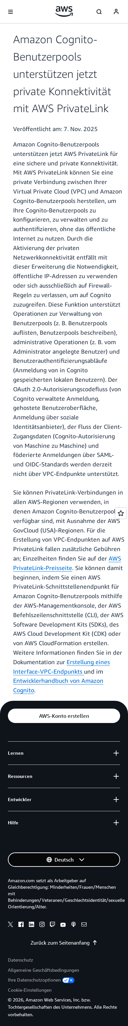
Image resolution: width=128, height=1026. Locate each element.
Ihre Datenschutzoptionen (34, 980)
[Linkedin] (31, 925)
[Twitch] (52, 925)
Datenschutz (20, 960)
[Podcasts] (73, 925)
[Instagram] (42, 925)
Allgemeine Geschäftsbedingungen (43, 970)
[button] (64, 716)
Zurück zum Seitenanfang (60, 942)
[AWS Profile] (116, 11)
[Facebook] (21, 925)
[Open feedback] (121, 513)
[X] (10, 925)
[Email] (84, 925)
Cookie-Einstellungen (30, 990)
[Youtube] (63, 925)
